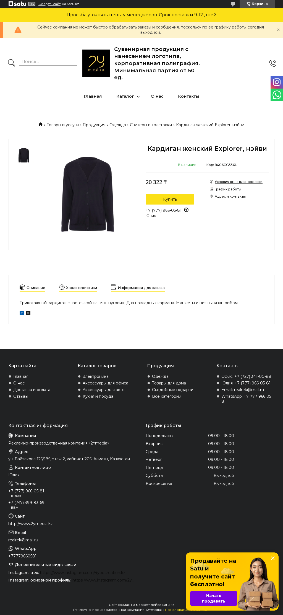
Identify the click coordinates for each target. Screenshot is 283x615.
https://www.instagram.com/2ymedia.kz (104, 580)
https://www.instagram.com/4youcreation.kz (82, 572)
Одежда (117, 124)
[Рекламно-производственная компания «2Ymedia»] (96, 63)
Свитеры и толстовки (151, 124)
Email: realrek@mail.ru (242, 389)
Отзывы (20, 396)
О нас (157, 96)
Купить (170, 199)
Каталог (125, 96)
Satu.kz (168, 605)
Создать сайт (49, 4)
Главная (93, 96)
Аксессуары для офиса (105, 383)
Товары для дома (169, 383)
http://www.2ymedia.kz (30, 523)
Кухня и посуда (98, 396)
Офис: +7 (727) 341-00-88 (246, 376)
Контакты (188, 96)
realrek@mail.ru (23, 540)
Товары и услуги (63, 124)
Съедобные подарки (172, 389)
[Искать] (12, 63)
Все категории (166, 396)
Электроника (96, 376)
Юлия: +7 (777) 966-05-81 (246, 383)
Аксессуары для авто (104, 389)
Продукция (94, 124)
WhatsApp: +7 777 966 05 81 (246, 399)
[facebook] (22, 313)
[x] (28, 313)
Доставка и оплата (31, 389)
